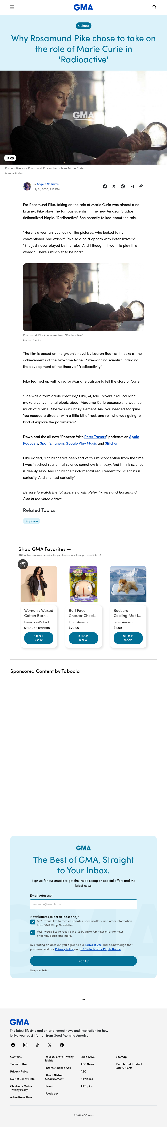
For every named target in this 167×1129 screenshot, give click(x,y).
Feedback (51, 1093)
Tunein (58, 443)
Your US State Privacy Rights (59, 1058)
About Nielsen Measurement (54, 1077)
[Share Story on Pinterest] (123, 186)
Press (49, 1086)
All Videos (87, 1079)
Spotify (45, 443)
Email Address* (41, 895)
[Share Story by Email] (132, 186)
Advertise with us (21, 1097)
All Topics (86, 1086)
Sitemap (121, 1057)
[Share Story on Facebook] (105, 186)
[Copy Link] (140, 186)
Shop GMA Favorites (42, 548)
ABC (83, 1071)
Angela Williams (47, 184)
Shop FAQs (87, 1057)
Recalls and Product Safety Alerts (128, 1066)
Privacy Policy (64, 949)
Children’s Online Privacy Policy (21, 1088)
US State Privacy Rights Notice (100, 949)
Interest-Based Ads (58, 1068)
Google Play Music (81, 443)
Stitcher (111, 443)
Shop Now (39, 638)
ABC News (87, 1064)
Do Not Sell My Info (22, 1079)
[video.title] (83, 118)
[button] (12, 7)
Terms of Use (93, 945)
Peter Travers (95, 436)
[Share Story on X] (114, 186)
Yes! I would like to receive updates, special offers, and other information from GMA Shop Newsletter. (84, 923)
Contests (16, 1057)
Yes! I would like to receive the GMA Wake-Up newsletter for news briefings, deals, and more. (80, 934)
